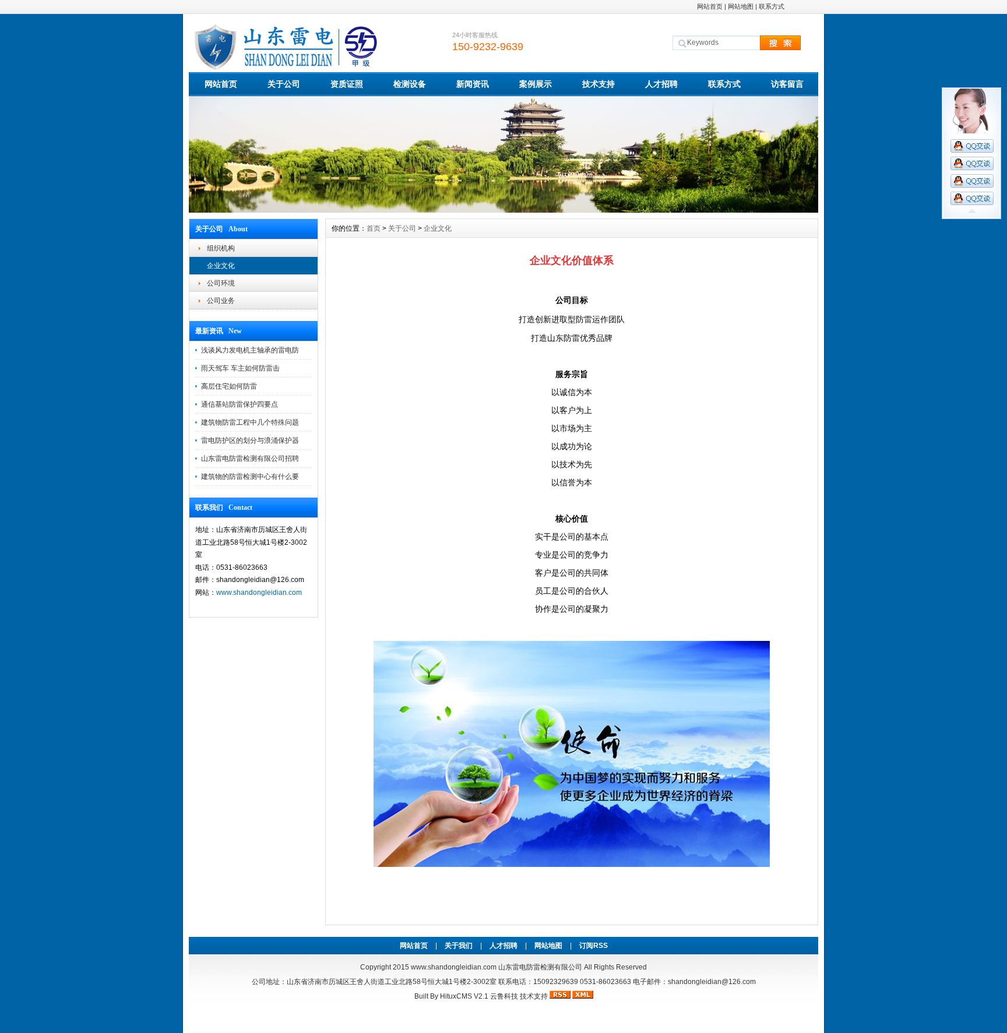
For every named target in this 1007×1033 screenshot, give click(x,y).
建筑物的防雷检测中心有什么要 (250, 477)
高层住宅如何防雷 (229, 386)
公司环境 (221, 283)
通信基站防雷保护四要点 (239, 404)
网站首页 (710, 6)
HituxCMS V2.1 (464, 996)
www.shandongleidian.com (259, 592)
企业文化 (221, 266)
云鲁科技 (504, 996)
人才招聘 (661, 84)
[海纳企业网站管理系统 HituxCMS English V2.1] (503, 209)
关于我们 (459, 946)
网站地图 (741, 6)
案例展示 (535, 84)
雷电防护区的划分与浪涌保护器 (250, 440)
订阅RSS (593, 946)
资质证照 (346, 84)
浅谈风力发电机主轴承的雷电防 (250, 350)
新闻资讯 (472, 84)
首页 (374, 228)
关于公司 (283, 84)
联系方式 (771, 6)
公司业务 (221, 301)
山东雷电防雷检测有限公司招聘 (250, 458)
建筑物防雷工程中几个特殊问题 (250, 422)
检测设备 (409, 84)
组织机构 (221, 248)
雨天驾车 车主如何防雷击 (240, 368)
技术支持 (598, 84)
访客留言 (787, 84)
